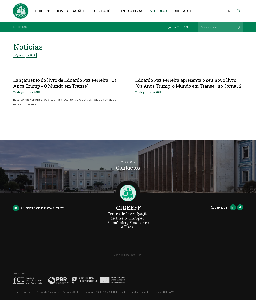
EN (228, 11)
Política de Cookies (71, 292)
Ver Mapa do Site (128, 255)
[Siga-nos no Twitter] (240, 208)
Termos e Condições (23, 292)
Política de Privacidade (48, 292)
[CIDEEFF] (21, 11)
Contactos (184, 11)
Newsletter (43, 207)
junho (20, 55)
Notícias (158, 11)
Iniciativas (132, 11)
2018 (32, 55)
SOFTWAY (168, 292)
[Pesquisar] (238, 27)
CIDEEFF (42, 11)
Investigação (70, 11)
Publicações (102, 11)
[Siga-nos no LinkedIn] (233, 208)
